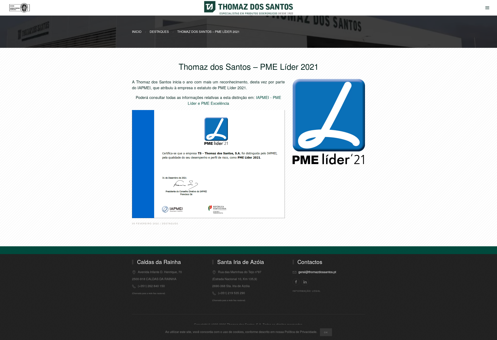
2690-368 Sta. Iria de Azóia (231, 286)
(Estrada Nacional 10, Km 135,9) (234, 279)
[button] (487, 8)
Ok (326, 332)
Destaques (170, 223)
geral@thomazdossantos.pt (317, 272)
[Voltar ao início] (248, 8)
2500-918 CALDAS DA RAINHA (154, 279)
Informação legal (307, 290)
